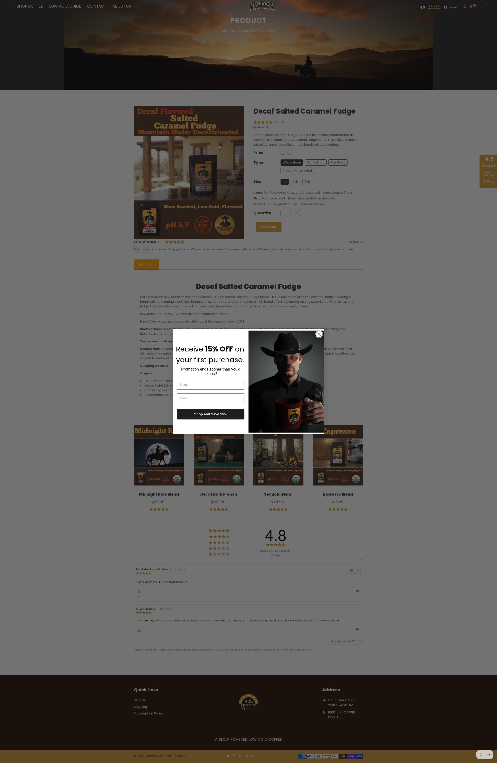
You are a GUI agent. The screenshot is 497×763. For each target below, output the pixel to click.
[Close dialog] (319, 334)
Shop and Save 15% (210, 414)
